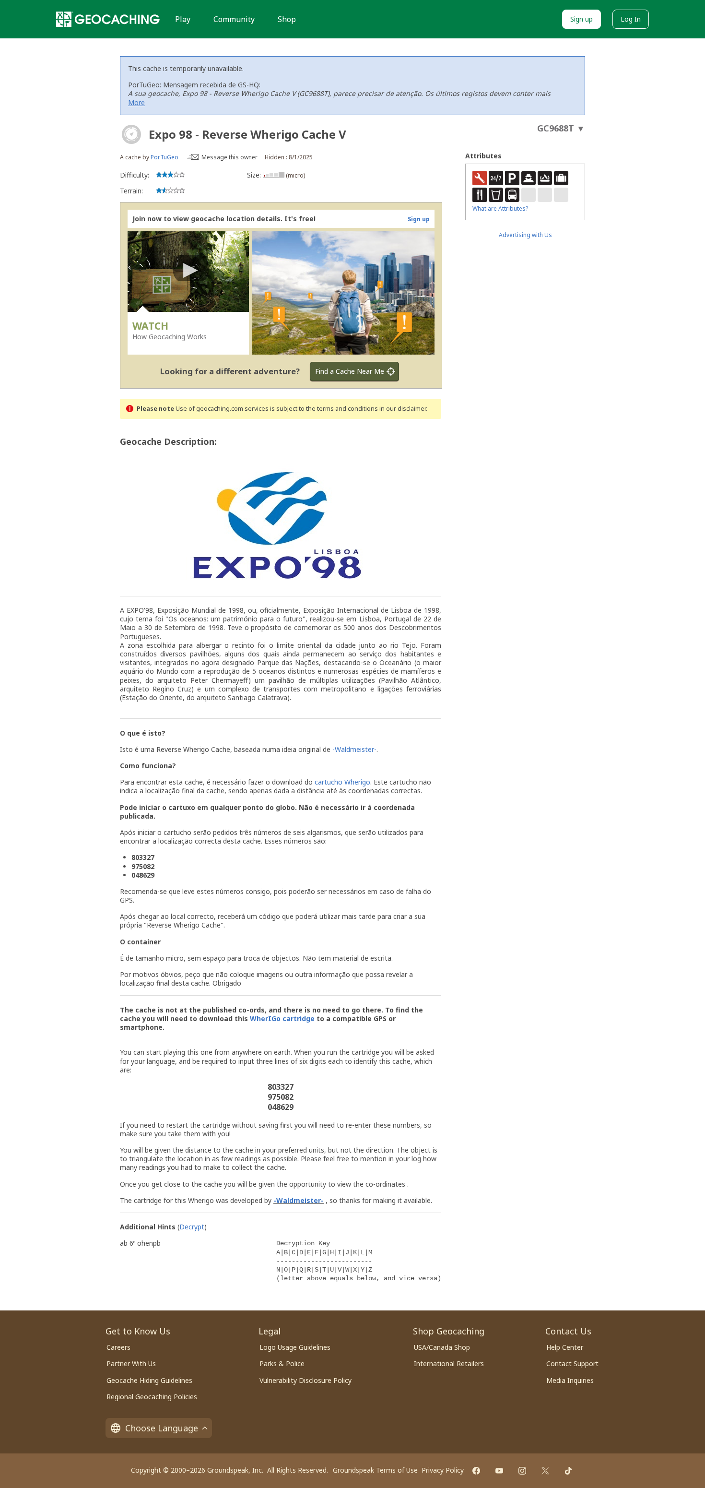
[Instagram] (522, 1471)
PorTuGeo (164, 157)
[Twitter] (545, 1471)
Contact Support (572, 1363)
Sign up (581, 19)
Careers (118, 1347)
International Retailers (449, 1363)
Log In (631, 19)
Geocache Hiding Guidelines (149, 1380)
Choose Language (161, 1428)
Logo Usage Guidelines (294, 1347)
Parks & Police (282, 1363)
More (136, 102)
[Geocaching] (108, 19)
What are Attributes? (500, 208)
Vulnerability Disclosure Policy (305, 1380)
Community (234, 19)
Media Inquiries (570, 1380)
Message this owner (229, 157)
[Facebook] (476, 1471)
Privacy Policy (443, 1470)
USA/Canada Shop (442, 1347)
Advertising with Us (525, 235)
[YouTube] (499, 1471)
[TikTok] (568, 1471)
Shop (287, 19)
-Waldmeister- (354, 749)
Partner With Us (131, 1363)
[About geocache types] (131, 134)
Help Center (564, 1347)
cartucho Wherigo (342, 781)
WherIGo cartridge (282, 1018)
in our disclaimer (402, 409)
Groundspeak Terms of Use (375, 1470)
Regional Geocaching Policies (151, 1396)
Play (182, 19)
